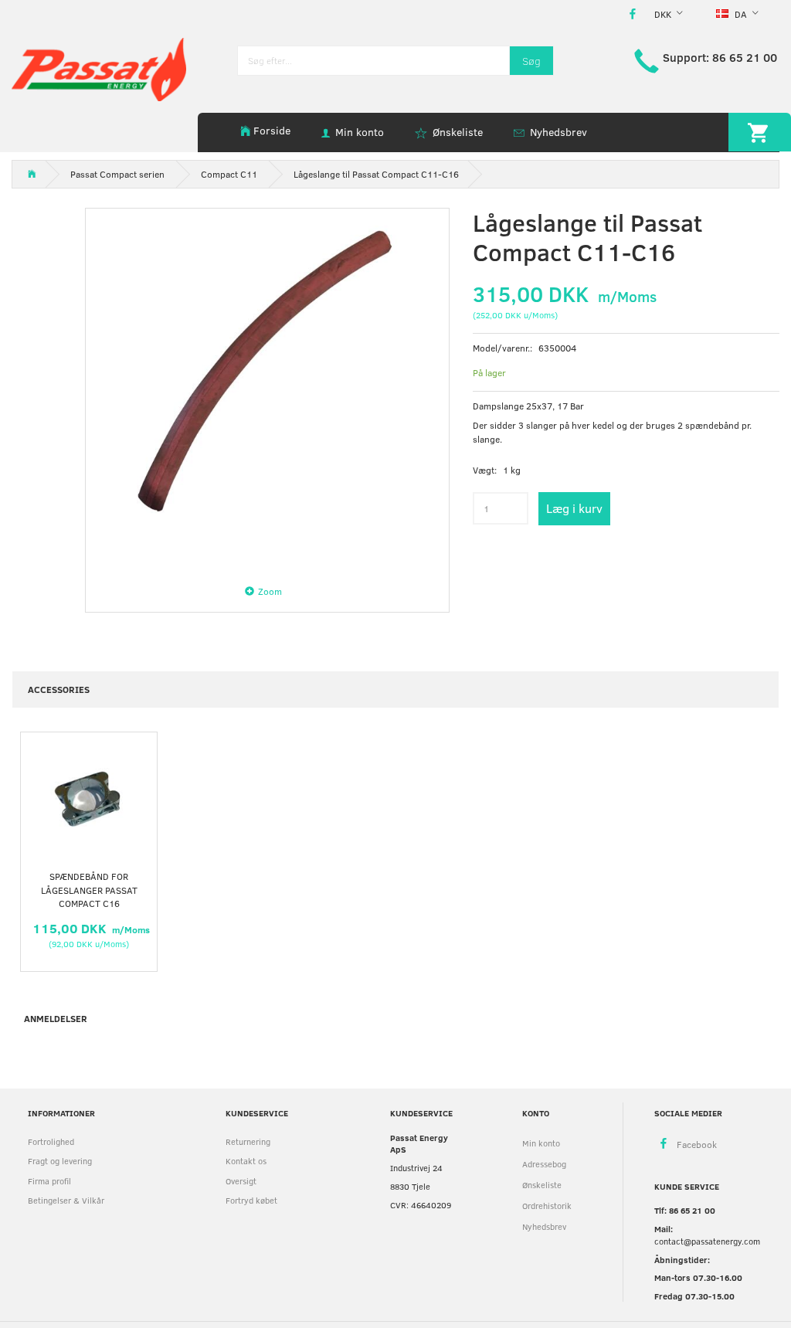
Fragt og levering (60, 1161)
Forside (271, 130)
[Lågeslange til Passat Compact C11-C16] (267, 390)
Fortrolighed (51, 1141)
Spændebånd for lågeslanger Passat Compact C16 (89, 889)
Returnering (248, 1141)
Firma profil (49, 1181)
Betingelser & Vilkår (66, 1200)
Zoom (270, 591)
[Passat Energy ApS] (99, 67)
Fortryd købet (251, 1200)
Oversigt (241, 1181)
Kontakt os (246, 1161)
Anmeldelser (55, 1018)
